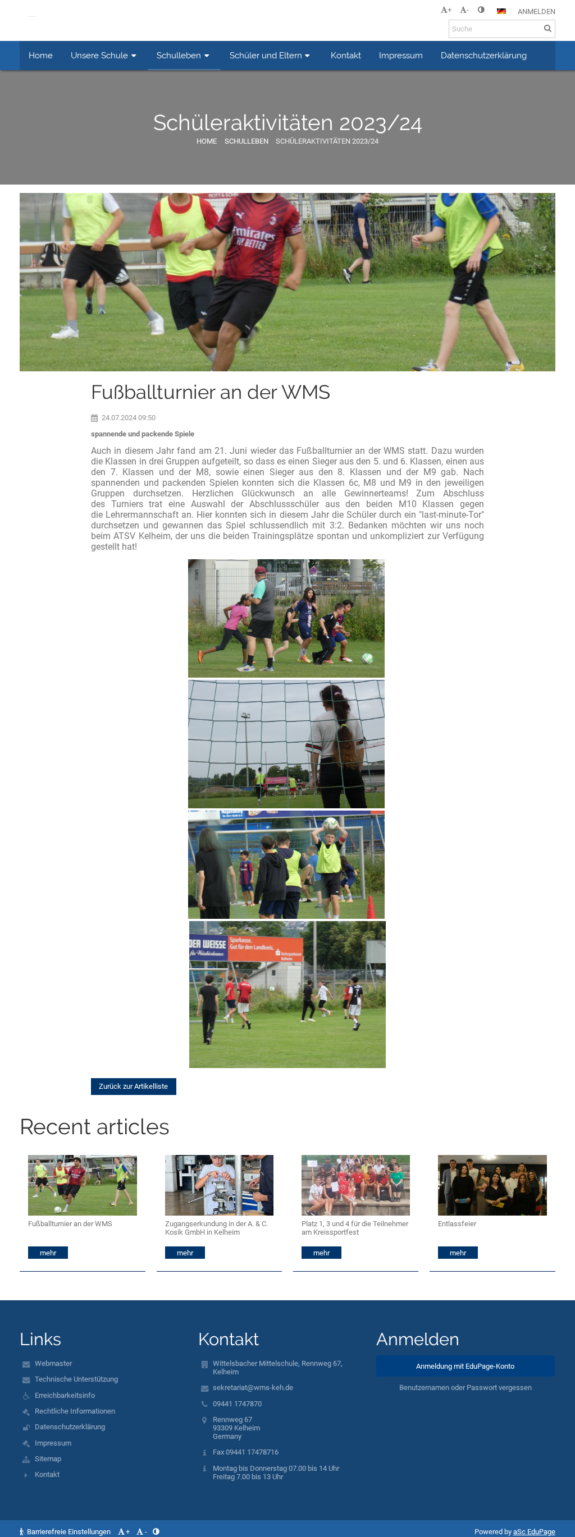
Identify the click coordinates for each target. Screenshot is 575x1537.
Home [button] (41, 55)
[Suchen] (547, 28)
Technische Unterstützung (76, 1379)
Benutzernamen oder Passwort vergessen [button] (465, 1387)
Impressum (53, 1443)
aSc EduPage (534, 1531)
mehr (48, 1253)
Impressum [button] (401, 55)
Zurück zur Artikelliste (133, 1086)
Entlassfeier (457, 1224)
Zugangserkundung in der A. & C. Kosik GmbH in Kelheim (216, 1228)
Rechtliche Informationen (75, 1411)
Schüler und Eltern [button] (266, 55)
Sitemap (48, 1459)
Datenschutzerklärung (70, 1427)
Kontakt (47, 1474)
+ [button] (449, 10)
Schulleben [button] (179, 55)
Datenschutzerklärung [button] (484, 55)
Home (207, 141)
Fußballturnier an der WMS (70, 1224)
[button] (481, 10)
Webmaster (53, 1363)
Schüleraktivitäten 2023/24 (327, 141)
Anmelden (536, 11)
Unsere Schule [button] (99, 55)
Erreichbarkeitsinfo (65, 1395)
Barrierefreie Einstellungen (68, 1531)
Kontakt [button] (346, 55)
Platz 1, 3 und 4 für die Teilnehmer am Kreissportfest (355, 1228)
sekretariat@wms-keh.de (253, 1387)
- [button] (468, 10)
